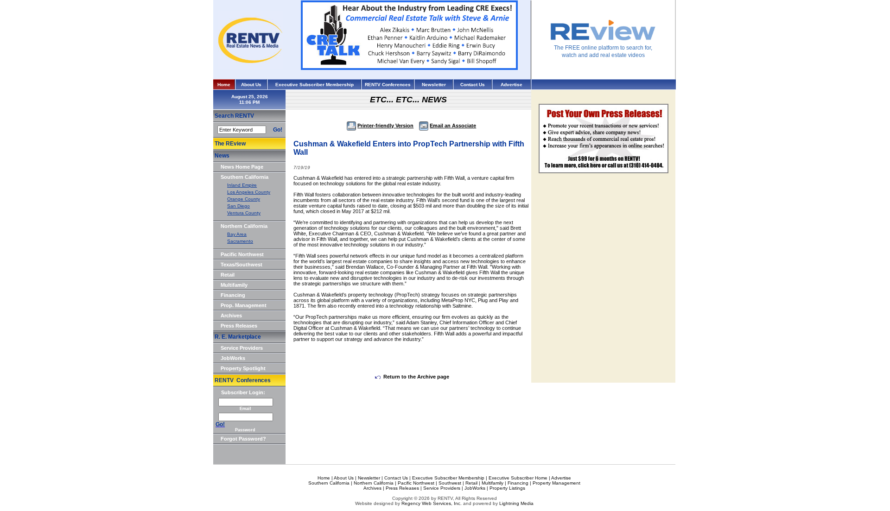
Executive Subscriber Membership (314, 84)
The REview (230, 143)
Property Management (556, 483)
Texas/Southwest (241, 264)
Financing (233, 295)
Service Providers (242, 348)
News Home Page (242, 167)
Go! (277, 129)
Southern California (244, 177)
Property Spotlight (243, 368)
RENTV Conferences (388, 84)
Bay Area (237, 234)
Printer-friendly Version (385, 125)
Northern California (244, 226)
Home (223, 84)
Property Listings (507, 488)
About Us (251, 84)
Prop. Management (244, 305)
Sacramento (240, 241)
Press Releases (239, 325)
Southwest (450, 483)
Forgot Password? (243, 439)
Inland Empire (242, 185)
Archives (231, 315)
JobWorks (233, 358)
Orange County (243, 199)
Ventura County (244, 212)
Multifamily (234, 285)
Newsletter (434, 84)
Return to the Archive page (416, 376)
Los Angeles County (248, 192)
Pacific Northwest (242, 254)
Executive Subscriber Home (518, 477)
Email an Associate (453, 125)
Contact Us (472, 84)
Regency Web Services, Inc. (431, 503)
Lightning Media (516, 503)
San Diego (238, 205)
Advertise (511, 84)
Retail (228, 275)
